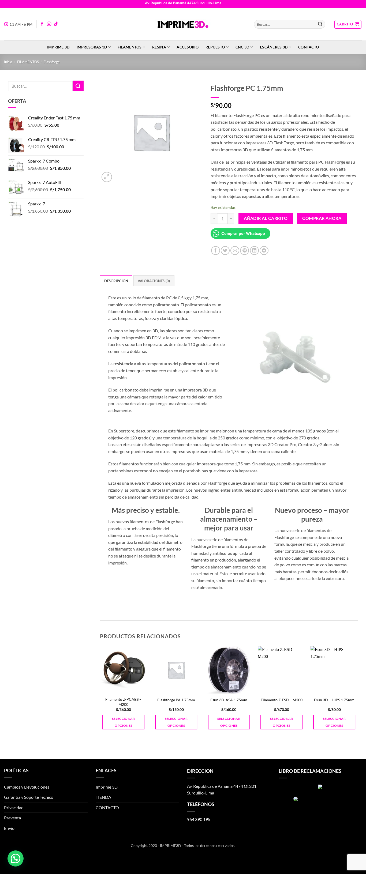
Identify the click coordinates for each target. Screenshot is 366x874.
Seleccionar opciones (123, 722)
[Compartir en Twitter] (225, 250)
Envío (9, 828)
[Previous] (100, 692)
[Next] (358, 692)
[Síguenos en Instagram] (49, 24)
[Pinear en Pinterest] (244, 250)
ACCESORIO (188, 47)
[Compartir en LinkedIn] (254, 250)
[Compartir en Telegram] (264, 250)
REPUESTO (215, 47)
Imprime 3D (58, 47)
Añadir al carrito (265, 218)
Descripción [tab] (116, 281)
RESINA (159, 47)
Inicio (8, 62)
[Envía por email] (234, 250)
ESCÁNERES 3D (273, 47)
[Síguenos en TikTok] (56, 24)
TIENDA (103, 797)
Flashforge (52, 62)
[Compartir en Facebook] (215, 250)
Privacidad (14, 807)
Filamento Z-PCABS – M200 (123, 702)
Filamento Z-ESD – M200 (281, 700)
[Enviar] (320, 24)
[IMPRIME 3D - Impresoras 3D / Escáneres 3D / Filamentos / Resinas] (183, 24)
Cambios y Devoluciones (26, 786)
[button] (347, 24)
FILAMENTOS (130, 47)
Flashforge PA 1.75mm (176, 700)
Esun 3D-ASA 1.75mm (228, 700)
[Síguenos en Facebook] (42, 24)
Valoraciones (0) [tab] (154, 281)
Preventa (12, 817)
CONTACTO (308, 47)
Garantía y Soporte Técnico (28, 797)
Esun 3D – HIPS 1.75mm (334, 700)
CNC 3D (242, 47)
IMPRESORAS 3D (92, 47)
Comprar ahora (321, 218)
